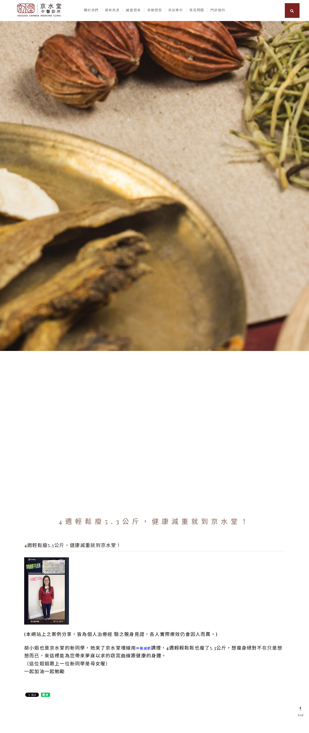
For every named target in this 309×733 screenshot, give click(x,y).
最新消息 (112, 10)
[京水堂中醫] (39, 9)
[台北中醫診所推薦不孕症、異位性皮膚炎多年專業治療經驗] (154, 186)
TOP (301, 715)
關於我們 (91, 10)
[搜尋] (292, 10)
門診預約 (217, 10)
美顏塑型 (154, 10)
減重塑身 (133, 10)
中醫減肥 (143, 648)
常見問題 (196, 10)
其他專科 (175, 10)
